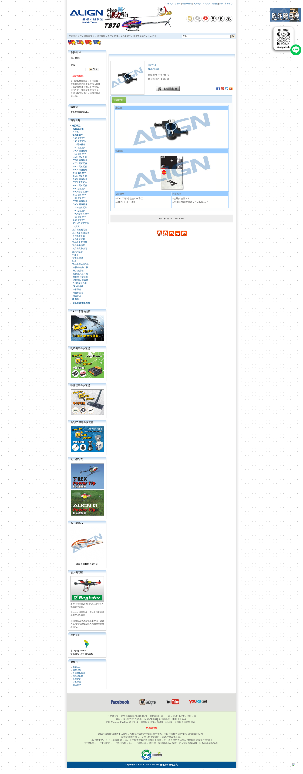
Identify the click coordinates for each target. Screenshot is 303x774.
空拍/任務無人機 (80, 267)
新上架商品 (76, 523)
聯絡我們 (77, 685)
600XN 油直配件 (81, 192)
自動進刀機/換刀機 (81, 303)
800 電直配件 (79, 220)
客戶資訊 (75, 635)
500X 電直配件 (80, 169)
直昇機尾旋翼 (78, 239)
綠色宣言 (77, 682)
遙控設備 (77, 289)
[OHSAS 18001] (228, 18)
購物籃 (215, 3)
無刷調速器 (77, 251)
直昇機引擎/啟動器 (81, 233)
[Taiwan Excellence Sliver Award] (197, 18)
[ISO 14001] (220, 18)
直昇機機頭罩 (78, 245)
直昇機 (75, 132)
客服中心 (229, 3)
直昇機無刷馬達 (79, 229)
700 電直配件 (79, 198)
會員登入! (75, 52)
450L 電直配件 (80, 157)
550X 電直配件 (80, 179)
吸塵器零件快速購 (80, 385)
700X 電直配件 (80, 204)
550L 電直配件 (80, 176)
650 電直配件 (79, 195)
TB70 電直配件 (80, 201)
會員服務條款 (79, 673)
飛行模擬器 (78, 292)
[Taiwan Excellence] (205, 18)
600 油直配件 (79, 188)
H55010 (152, 36)
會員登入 (206, 3)
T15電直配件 (79, 144)
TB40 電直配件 (80, 160)
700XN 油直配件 (81, 214)
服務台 (74, 662)
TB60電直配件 (80, 182)
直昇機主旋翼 (78, 236)
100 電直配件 (79, 138)
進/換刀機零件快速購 (81, 422)
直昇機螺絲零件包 (80, 264)
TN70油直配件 (80, 207)
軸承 (74, 261)
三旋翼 (76, 226)
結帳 (221, 3)
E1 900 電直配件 (81, 223)
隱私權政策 (78, 676)
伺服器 (75, 255)
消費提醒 (77, 670)
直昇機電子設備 (79, 248)
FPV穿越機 (78, 286)
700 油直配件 (79, 210)
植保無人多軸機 (80, 277)
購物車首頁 (187, 3)
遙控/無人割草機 (80, 280)
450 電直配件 (79, 154)
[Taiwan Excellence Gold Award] (189, 18)
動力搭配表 (76, 459)
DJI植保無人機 (80, 283)
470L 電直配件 (80, 163)
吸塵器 (75, 299)
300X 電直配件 (80, 151)
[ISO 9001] (213, 18)
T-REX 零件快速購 (80, 311)
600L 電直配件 (80, 185)
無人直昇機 (78, 270)
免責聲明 (77, 679)
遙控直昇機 (112, 36)
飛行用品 (77, 296)
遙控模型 (101, 36)
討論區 (178, 3)
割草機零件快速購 (80, 348)
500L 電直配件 (80, 166)
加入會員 (197, 3)
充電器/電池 (77, 258)
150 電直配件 (79, 141)
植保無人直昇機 (80, 274)
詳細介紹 (118, 99)
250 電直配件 (79, 147)
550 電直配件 (139, 36)
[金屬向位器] (127, 93)
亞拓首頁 (169, 3)
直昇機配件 (125, 36)
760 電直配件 (79, 217)
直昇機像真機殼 (79, 242)
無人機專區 (76, 572)
